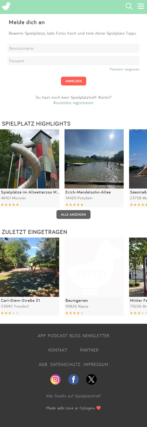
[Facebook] (73, 383)
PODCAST (58, 335)
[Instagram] (55, 383)
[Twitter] (91, 383)
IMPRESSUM (96, 364)
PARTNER (89, 350)
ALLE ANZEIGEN (73, 214)
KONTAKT (57, 350)
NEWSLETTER (96, 335)
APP (42, 335)
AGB (43, 364)
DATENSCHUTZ (65, 364)
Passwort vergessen (125, 69)
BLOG (75, 335)
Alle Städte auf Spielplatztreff (73, 395)
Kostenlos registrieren (73, 102)
